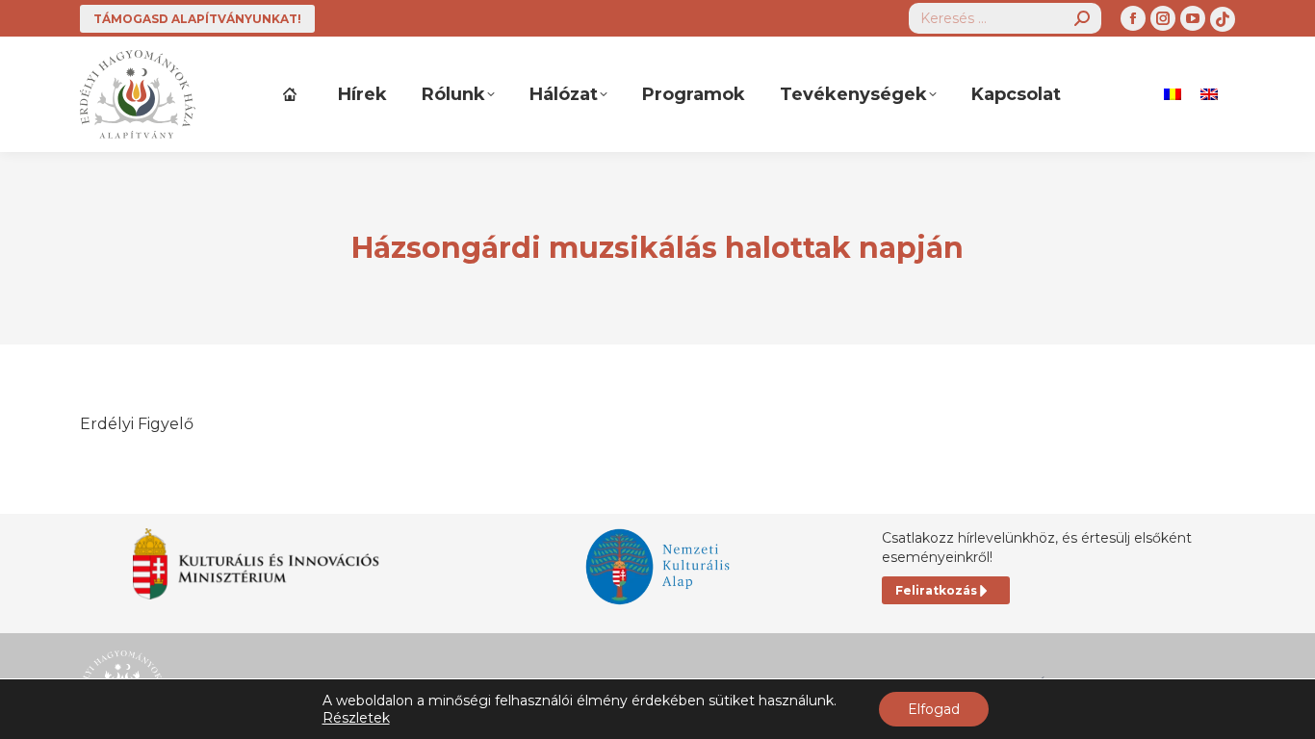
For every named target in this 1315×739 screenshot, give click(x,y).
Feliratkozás (936, 590)
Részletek (356, 717)
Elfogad (934, 709)
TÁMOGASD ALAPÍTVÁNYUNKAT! (197, 19)
